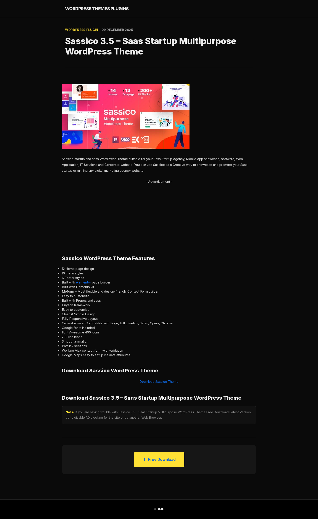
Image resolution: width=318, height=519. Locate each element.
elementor (83, 282)
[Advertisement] (159, 214)
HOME (159, 509)
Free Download (159, 459)
